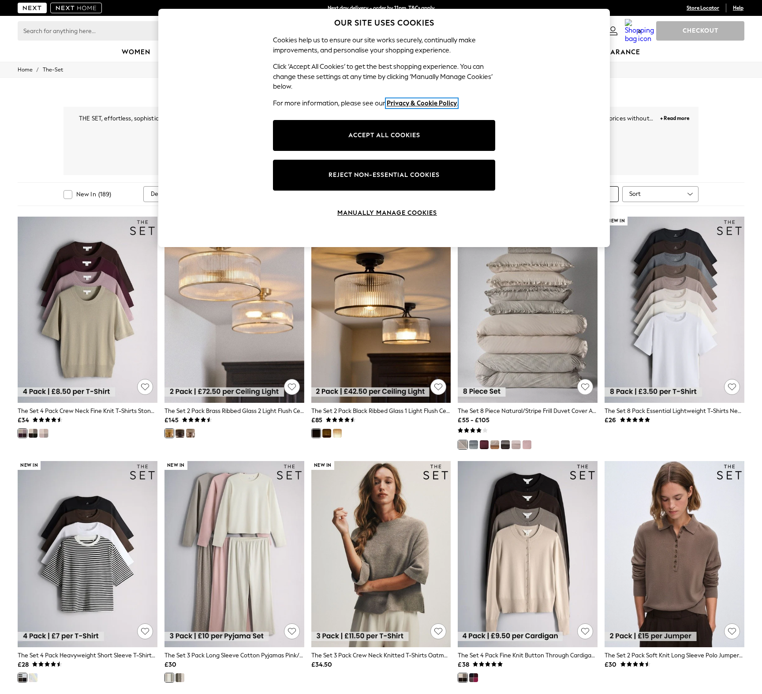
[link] (613, 31)
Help (738, 8)
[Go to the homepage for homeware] (76, 8)
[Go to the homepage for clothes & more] (32, 8)
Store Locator (703, 8)
